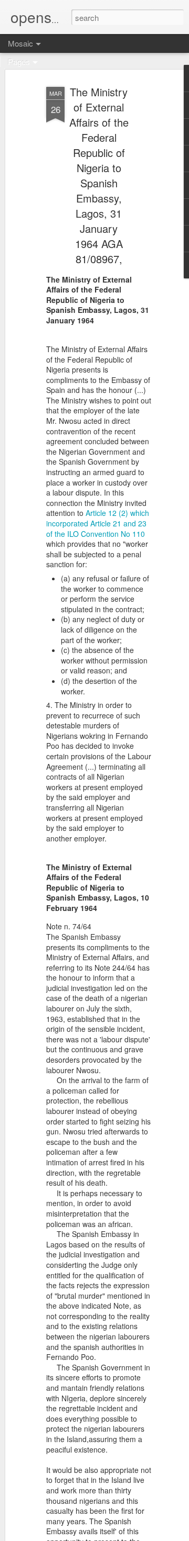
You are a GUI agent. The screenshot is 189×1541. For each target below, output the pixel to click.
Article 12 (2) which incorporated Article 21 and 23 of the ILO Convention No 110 (97, 523)
